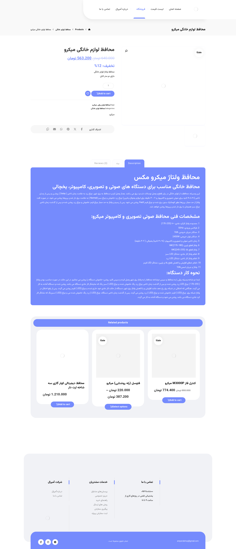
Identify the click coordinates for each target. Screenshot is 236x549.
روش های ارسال (100, 504)
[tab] (134, 163)
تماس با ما (57, 496)
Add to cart (104, 94)
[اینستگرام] (48, 542)
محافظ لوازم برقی (104, 105)
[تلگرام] (55, 542)
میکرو (94, 105)
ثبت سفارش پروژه (99, 513)
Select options (119, 407)
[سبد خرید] (61, 8)
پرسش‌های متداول (99, 491)
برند (117, 163)
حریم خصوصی (101, 496)
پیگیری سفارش (100, 509)
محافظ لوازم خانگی (98, 108)
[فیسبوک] (41, 542)
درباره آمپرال (57, 491)
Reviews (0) (100, 163)
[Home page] (89, 29)
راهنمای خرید (101, 500)
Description (134, 163)
